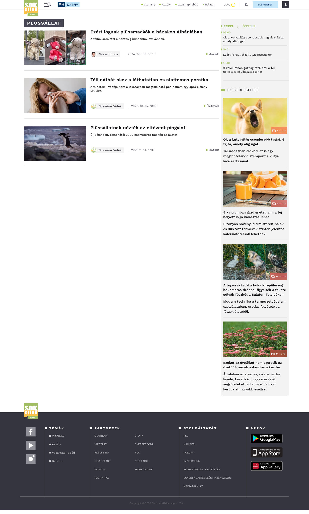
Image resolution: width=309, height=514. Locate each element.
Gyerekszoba (144, 444)
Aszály (166, 4)
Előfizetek (265, 5)
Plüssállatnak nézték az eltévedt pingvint (137, 127)
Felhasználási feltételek (202, 469)
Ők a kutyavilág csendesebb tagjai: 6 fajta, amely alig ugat (253, 141)
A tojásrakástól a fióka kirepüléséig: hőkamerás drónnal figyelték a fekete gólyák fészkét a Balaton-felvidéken (254, 290)
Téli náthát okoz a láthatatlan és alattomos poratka (149, 79)
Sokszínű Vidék (110, 106)
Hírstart (100, 444)
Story (139, 435)
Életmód (212, 106)
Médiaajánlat (193, 486)
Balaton (210, 4)
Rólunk (189, 452)
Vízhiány (149, 4)
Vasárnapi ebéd (188, 4)
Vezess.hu (101, 452)
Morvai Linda (108, 54)
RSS (186, 435)
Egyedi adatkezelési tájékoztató (207, 477)
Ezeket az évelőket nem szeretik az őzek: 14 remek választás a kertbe (252, 365)
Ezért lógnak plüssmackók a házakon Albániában (146, 31)
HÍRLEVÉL (190, 444)
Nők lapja (142, 461)
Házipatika (101, 477)
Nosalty (100, 469)
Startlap (100, 435)
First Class (102, 461)
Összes (248, 26)
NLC (137, 452)
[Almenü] (47, 4)
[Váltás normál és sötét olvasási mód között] (246, 4)
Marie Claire (144, 469)
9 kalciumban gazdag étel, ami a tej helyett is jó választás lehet (252, 214)
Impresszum (192, 461)
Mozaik (214, 54)
